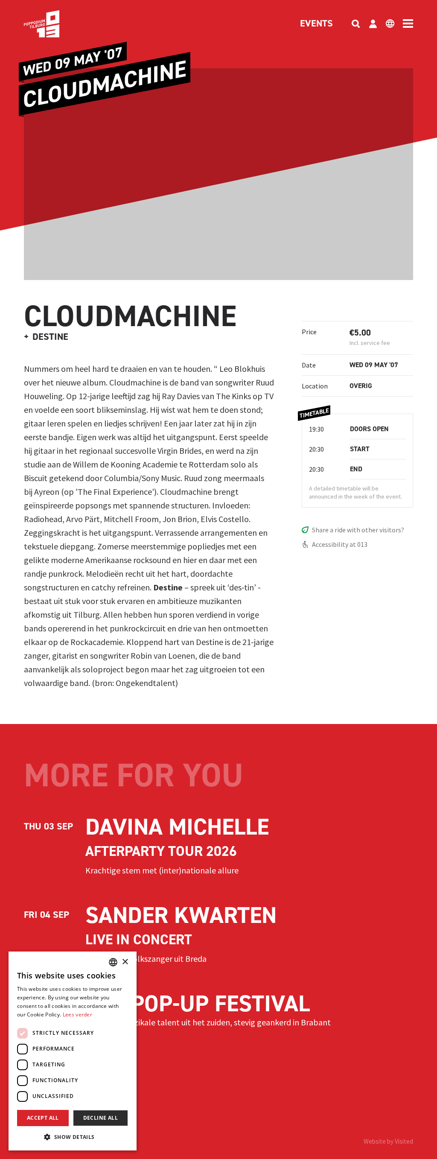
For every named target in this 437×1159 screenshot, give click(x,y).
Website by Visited (388, 1141)
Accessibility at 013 (339, 544)
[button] (72, 1137)
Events (316, 24)
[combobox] (113, 962)
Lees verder (77, 1014)
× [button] (125, 962)
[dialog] (73, 1051)
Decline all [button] (100, 1117)
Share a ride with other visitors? (358, 529)
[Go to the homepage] (54, 24)
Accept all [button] (43, 1117)
